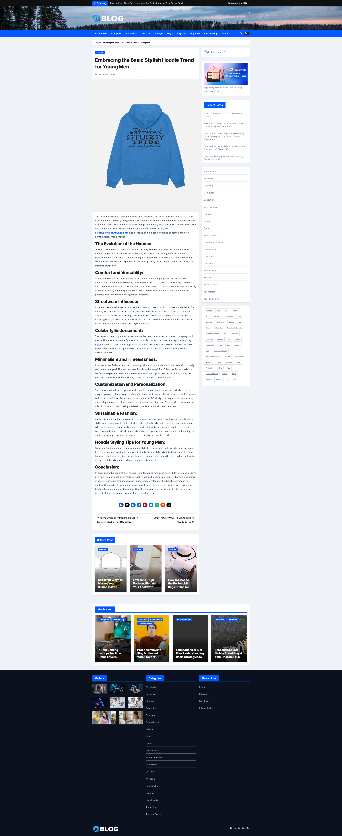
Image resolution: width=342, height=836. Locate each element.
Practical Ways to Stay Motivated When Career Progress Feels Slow (224, 125)
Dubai (208, 328)
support (229, 362)
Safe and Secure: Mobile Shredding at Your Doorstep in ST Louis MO (225, 148)
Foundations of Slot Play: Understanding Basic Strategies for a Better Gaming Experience (224, 136)
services (209, 362)
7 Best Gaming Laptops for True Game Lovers (109, 653)
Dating (231, 322)
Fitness (220, 339)
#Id (218, 311)
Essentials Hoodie (212, 334)
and (207, 316)
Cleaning (208, 185)
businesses (229, 316)
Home (97, 42)
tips (228, 368)
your (236, 379)
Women (219, 379)
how (220, 345)
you (228, 379)
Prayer (227, 356)
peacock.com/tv (220, 351)
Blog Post (195, 33)
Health (237, 339)
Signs (219, 362)
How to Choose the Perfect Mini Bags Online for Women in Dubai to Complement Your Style (179, 588)
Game (225, 33)
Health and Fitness (213, 242)
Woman (208, 379)
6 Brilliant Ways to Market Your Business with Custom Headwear (110, 587)
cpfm (98, 344)
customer (220, 322)
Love (237, 345)
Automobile (100, 33)
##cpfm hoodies (108, 74)
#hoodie (209, 311)
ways (234, 374)
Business (208, 178)
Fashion (145, 33)
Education (131, 33)
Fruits (207, 221)
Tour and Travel (211, 298)
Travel (224, 374)
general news (210, 235)
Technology (209, 291)
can (239, 316)
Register (181, 33)
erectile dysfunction (235, 328)
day (240, 322)
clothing (209, 322)
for (229, 339)
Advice (235, 311)
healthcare (210, 345)
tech (238, 362)
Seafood (208, 277)
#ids (226, 311)
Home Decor (210, 249)
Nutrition (208, 263)
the (220, 368)
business (217, 316)
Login (170, 33)
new (207, 351)
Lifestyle (158, 33)
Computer (116, 33)
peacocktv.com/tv (213, 356)
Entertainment (211, 206)
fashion (235, 334)
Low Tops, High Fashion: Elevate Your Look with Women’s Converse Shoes (144, 587)
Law (228, 345)
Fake (225, 334)
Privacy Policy (206, 708)
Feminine (209, 339)
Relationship (211, 33)
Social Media (210, 284)
